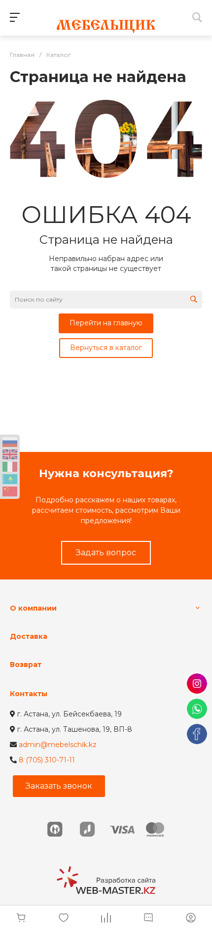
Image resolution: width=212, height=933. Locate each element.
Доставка (28, 636)
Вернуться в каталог (106, 347)
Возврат (25, 664)
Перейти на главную (106, 322)
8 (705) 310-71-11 (47, 759)
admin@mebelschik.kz (58, 744)
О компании (33, 608)
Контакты (28, 693)
